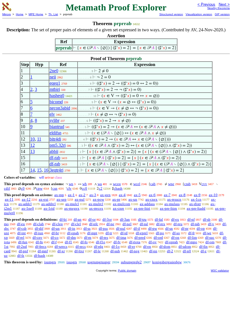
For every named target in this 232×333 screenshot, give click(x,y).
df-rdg (98, 246)
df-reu (177, 224)
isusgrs (71, 262)
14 (32, 170)
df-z (204, 251)
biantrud (57, 126)
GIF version (222, 14)
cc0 (84, 188)
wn (71, 184)
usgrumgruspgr (98, 262)
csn (54, 188)
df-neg (134, 251)
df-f (54, 242)
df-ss (87, 228)
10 (32, 139)
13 (32, 151)
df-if (137, 228)
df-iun (38, 233)
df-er (131, 246)
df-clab (38, 224)
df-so (176, 233)
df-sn (169, 228)
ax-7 (167, 195)
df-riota (134, 242)
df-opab (73, 233)
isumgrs (50, 262)
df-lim (192, 237)
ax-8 (182, 195)
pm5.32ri (58, 145)
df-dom (164, 246)
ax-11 (9, 199)
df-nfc (93, 224)
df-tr (109, 233)
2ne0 (54, 70)
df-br (55, 233)
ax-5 (137, 195)
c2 (100, 188)
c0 (23, 188)
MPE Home (36, 14)
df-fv (117, 242)
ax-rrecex (96, 208)
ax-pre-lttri (142, 208)
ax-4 (122, 195)
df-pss (103, 228)
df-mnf (43, 251)
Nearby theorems (218, 8)
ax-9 (197, 195)
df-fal (159, 219)
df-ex (175, 219)
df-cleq (57, 224)
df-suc (209, 237)
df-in (71, 228)
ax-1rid (49, 208)
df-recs (81, 246)
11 (39, 139)
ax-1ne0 (28, 208)
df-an (77, 219)
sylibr (54, 120)
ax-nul (80, 199)
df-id (124, 233)
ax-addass (147, 204)
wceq (117, 184)
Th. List (53, 14)
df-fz (20, 255)
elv (52, 114)
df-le (97, 251)
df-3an (125, 219)
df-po (160, 233)
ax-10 (213, 195)
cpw (39, 188)
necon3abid (60, 108)
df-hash (39, 255)
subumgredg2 (131, 262)
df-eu (21, 224)
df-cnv (37, 237)
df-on (175, 237)
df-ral (144, 224)
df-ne (110, 224)
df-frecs (40, 246)
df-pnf (23, 251)
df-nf (191, 219)
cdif (7, 188)
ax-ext (43, 199)
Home (19, 14)
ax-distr (195, 204)
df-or (92, 219)
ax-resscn (174, 199)
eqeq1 (55, 83)
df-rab (55, 157)
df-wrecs (61, 246)
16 (46, 170)
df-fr (191, 233)
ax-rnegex (72, 208)
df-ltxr (79, 251)
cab (153, 184)
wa (100, 184)
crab (187, 184)
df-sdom (185, 246)
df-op (201, 228)
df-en (147, 246)
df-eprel (142, 233)
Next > (224, 4)
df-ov (153, 242)
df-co (55, 237)
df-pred (139, 237)
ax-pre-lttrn (168, 208)
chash (118, 188)
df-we (207, 233)
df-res (104, 237)
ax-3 (92, 195)
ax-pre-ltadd (196, 208)
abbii (54, 151)
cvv (204, 184)
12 (32, 145)
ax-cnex (151, 199)
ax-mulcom (121, 204)
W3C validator (220, 270)
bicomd (56, 101)
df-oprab (171, 242)
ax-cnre (118, 208)
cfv (69, 188)
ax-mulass (172, 204)
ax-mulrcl (96, 204)
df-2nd (22, 246)
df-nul (120, 228)
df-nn (153, 251)
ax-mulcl (72, 204)
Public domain (127, 270)
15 (39, 170)
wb (84, 184)
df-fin (203, 246)
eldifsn (55, 132)
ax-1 (71, 195)
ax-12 (26, 199)
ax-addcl (25, 204)
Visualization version (199, 14)
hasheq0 (57, 95)
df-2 (170, 251)
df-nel (127, 224)
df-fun (22, 242)
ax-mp (59, 195)
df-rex (160, 224)
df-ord (158, 237)
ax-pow (98, 199)
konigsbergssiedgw (167, 262)
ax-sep (61, 199)
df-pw (152, 228)
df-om (209, 242)
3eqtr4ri (56, 170)
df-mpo (191, 242)
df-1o (115, 246)
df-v (211, 224)
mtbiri (55, 89)
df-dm (71, 237)
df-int (21, 233)
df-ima (121, 237)
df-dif (39, 228)
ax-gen (105, 195)
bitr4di (55, 139)
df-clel (76, 224)
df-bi (63, 219)
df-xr (61, 251)
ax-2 (82, 195)
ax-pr (116, 199)
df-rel (20, 237)
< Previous (206, 4)
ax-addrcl (48, 204)
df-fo (84, 242)
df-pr (184, 228)
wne (171, 184)
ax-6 (152, 195)
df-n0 (187, 251)
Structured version (171, 14)
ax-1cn (196, 199)
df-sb (206, 219)
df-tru (142, 219)
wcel (136, 184)
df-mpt (92, 233)
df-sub (115, 251)
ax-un (132, 199)
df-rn (87, 237)
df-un (55, 228)
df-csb (22, 228)
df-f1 (68, 242)
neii (53, 77)
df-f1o (100, 242)
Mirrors (6, 14)
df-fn (39, 242)
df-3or (107, 219)
